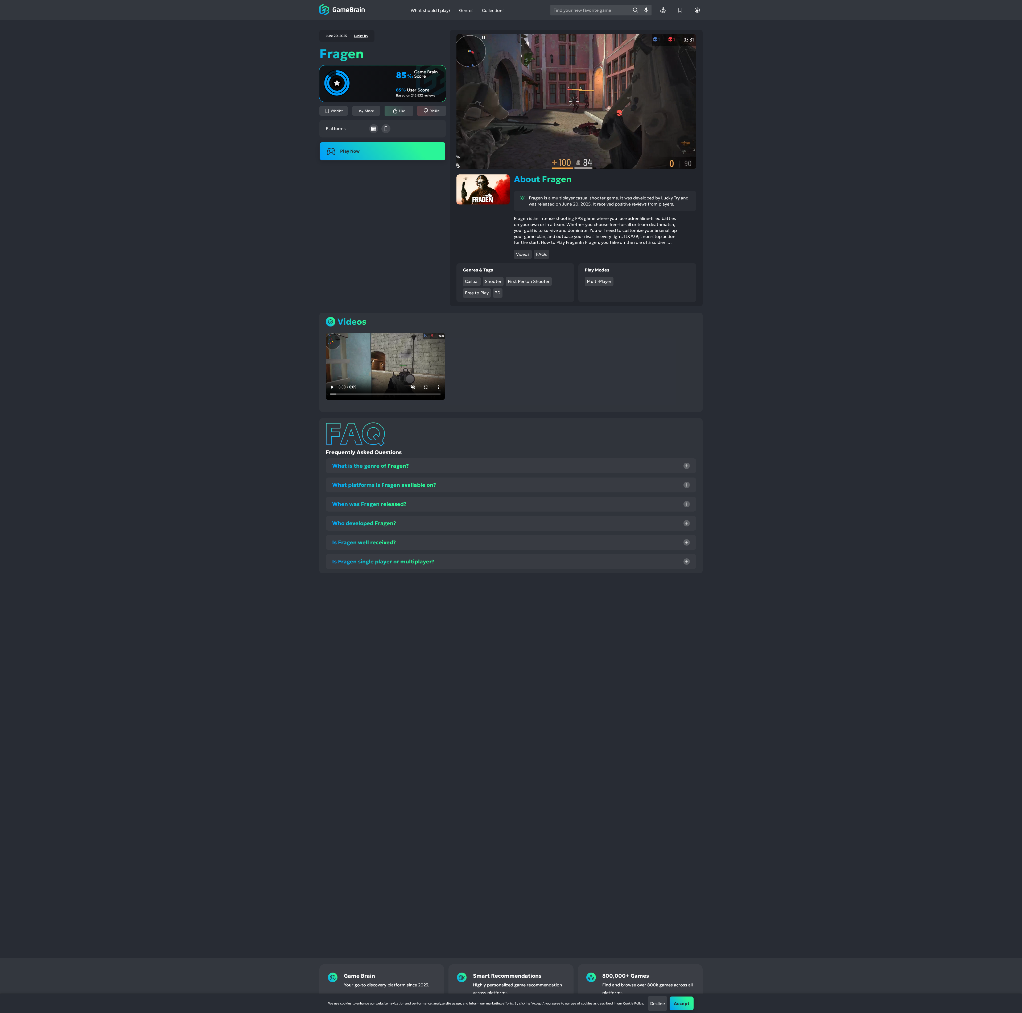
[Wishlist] (680, 10)
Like (402, 111)
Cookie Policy (633, 1003)
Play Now (350, 151)
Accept (681, 1003)
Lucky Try (361, 36)
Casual (472, 281)
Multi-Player (599, 281)
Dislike (435, 111)
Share (369, 111)
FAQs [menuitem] (541, 254)
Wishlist (337, 111)
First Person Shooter (529, 281)
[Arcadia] (663, 10)
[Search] (635, 10)
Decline (657, 1003)
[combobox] (590, 10)
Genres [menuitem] (466, 10)
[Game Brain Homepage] (342, 10)
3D (497, 292)
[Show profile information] (697, 10)
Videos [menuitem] (523, 254)
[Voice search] (646, 10)
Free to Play (477, 292)
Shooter (493, 281)
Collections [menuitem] (493, 10)
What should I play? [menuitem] (431, 10)
